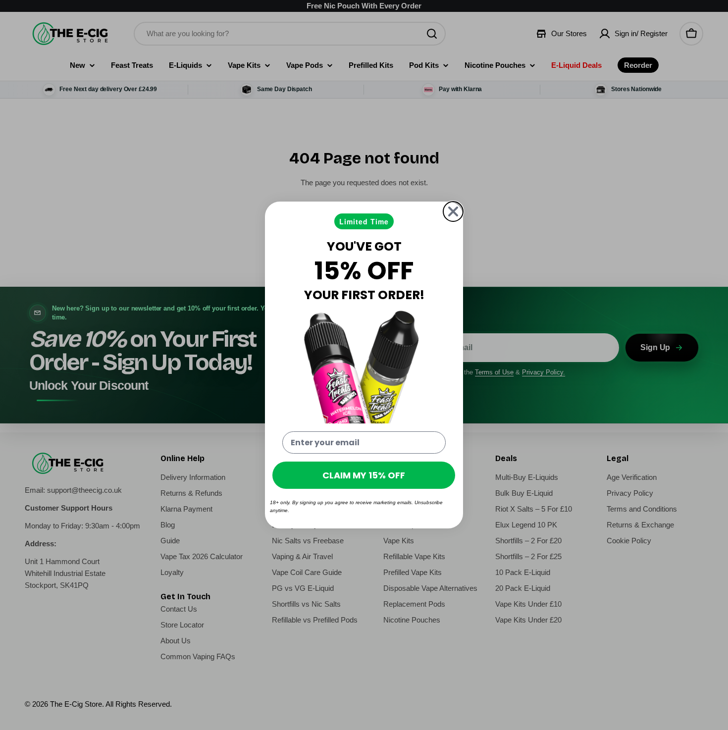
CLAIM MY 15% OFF (363, 475)
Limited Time (364, 221)
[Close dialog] (453, 211)
